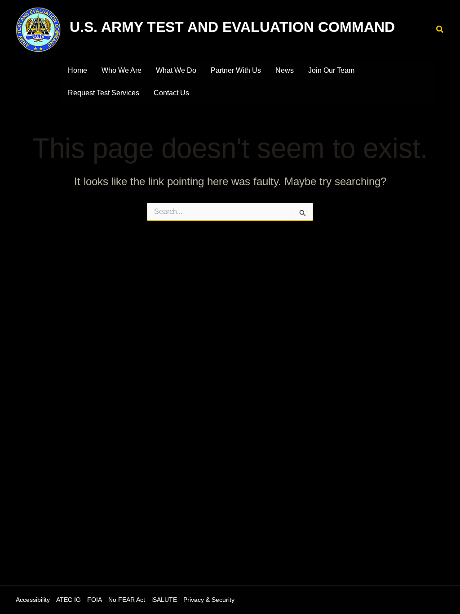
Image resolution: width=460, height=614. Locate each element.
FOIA (94, 599)
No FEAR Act (126, 599)
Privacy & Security (208, 599)
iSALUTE (164, 599)
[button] (440, 30)
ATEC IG (68, 599)
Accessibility (33, 599)
